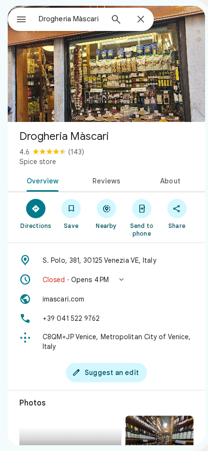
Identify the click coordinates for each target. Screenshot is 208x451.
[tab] (41, 180)
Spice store (37, 161)
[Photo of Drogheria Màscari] (106, 64)
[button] (106, 279)
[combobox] (71, 19)
